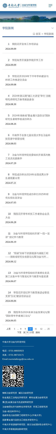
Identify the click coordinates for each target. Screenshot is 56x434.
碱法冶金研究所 (26, 393)
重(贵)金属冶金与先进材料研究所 (17, 402)
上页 (8, 329)
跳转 (38, 332)
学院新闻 (49, 34)
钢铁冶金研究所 (9, 393)
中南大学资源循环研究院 (13, 424)
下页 (19, 332)
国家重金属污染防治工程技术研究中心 (20, 420)
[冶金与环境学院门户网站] (19, 5)
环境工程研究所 (40, 407)
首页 (38, 34)
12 (41, 329)
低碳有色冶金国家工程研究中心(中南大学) (22, 415)
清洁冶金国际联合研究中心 (39, 424)
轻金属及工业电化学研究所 (14, 397)
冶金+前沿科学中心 (11, 411)
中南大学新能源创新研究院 (14, 429)
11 (36, 329)
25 (48, 329)
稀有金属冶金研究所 (38, 397)
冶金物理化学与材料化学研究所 (17, 407)
